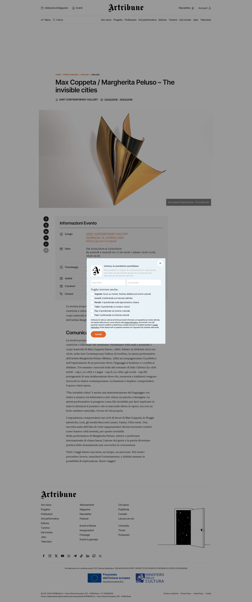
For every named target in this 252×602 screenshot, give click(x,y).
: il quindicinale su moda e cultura (112, 306)
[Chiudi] (160, 263)
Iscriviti (98, 334)
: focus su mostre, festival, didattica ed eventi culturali (122, 294)
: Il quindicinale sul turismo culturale (112, 311)
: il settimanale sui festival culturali (111, 315)
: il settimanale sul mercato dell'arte (113, 298)
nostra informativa (131, 322)
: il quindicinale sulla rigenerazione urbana (116, 302)
